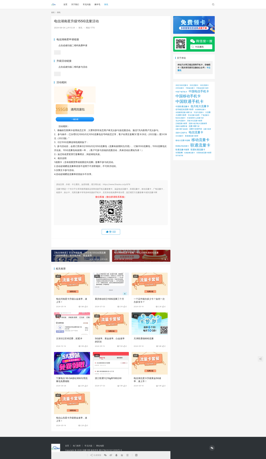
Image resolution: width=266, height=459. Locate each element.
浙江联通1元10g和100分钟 (108, 378)
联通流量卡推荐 (182, 150)
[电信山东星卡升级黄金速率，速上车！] (72, 403)
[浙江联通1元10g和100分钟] (111, 363)
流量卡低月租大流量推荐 (198, 123)
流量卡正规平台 (181, 133)
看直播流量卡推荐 (191, 136)
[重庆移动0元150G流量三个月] (111, 284)
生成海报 (97, 455)
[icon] (212, 448)
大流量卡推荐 (181, 115)
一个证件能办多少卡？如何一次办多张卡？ (149, 300)
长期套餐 (179, 152)
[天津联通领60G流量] (150, 323)
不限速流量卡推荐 (202, 88)
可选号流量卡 (199, 112)
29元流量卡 (194, 85)
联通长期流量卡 (198, 149)
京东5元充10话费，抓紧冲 (69, 338)
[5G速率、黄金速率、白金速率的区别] (111, 323)
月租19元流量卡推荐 (194, 121)
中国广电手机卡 (181, 92)
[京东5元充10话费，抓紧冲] (72, 323)
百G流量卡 (179, 136)
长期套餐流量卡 (189, 153)
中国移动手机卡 (188, 96)
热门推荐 (77, 445)
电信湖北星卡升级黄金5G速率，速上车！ (147, 380)
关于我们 (75, 4)
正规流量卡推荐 (181, 123)
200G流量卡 (180, 88)
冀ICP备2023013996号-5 (110, 450)
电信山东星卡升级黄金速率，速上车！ (71, 419)
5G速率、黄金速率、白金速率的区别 (110, 340)
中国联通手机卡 (190, 101)
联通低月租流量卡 (182, 146)
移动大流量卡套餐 (183, 140)
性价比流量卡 (181, 118)
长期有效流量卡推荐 (203, 153)
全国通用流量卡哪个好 (184, 112)
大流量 (208, 112)
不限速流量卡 (190, 88)
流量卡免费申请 (181, 126)
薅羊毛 (97, 4)
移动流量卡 (200, 140)
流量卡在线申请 (195, 129)
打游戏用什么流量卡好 (195, 118)
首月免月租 (179, 155)
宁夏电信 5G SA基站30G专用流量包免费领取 (72, 380)
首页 (65, 4)
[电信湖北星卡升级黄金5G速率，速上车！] (150, 363)
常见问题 (87, 4)
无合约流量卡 (181, 121)
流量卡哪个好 (194, 126)
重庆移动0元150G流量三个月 (109, 298)
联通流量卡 (200, 145)
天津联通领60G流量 (144, 338)
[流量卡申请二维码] (57, 52)
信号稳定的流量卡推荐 (185, 109)
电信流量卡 (196, 132)
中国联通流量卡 (182, 106)
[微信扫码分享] (105, 455)
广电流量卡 (205, 115)
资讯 (106, 4)
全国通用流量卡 (200, 109)
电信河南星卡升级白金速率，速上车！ (71, 300)
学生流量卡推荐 (194, 115)
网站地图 (100, 445)
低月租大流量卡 (200, 106)
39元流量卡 (204, 85)
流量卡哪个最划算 (182, 129)
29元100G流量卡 (182, 85)
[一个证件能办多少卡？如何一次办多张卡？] (150, 284)
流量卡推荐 (207, 129)
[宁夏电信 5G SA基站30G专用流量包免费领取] (72, 363)
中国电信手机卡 (199, 91)
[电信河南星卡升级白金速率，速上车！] (72, 284)
